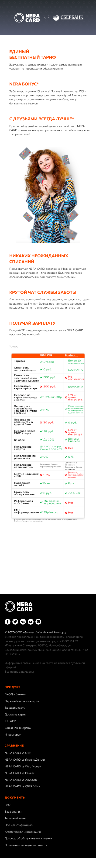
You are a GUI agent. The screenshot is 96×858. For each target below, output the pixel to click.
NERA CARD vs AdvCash (21, 780)
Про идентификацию (19, 825)
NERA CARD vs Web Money (23, 766)
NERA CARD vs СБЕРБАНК (22, 786)
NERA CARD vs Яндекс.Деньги (25, 760)
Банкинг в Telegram (18, 728)
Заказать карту (15, 708)
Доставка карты (15, 714)
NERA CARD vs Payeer (19, 773)
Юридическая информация (23, 832)
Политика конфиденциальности (26, 845)
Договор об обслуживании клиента (28, 838)
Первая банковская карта (22, 701)
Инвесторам (13, 734)
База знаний (13, 811)
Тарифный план (15, 818)
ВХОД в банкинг (16, 694)
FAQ (7, 805)
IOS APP (10, 721)
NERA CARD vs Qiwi (18, 753)
